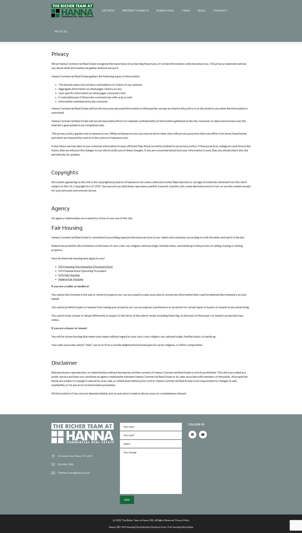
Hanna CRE (114, 527)
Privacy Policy (182, 520)
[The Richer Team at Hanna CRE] (72, 10)
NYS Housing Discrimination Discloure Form (144, 527)
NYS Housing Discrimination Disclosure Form (85, 266)
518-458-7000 (65, 464)
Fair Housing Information (180, 527)
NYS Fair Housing (69, 275)
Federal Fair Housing (70, 279)
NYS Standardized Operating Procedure (82, 270)
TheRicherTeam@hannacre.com (73, 472)
